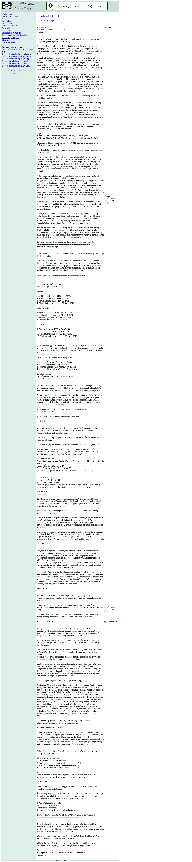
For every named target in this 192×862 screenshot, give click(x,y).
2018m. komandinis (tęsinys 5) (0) (16, 59)
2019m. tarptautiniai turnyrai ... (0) (16, 54)
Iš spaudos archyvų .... (11, 16)
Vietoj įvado (7, 14)
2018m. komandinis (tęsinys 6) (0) (16, 56)
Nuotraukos (7, 30)
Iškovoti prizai (8, 23)
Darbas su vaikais (9, 26)
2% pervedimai (8, 42)
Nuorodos (6, 21)
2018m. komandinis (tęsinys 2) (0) (16, 66)
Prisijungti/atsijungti (58, 16)
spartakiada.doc (110, 621)
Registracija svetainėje (11, 33)
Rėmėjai (5, 40)
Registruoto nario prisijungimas (15, 35)
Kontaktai (6, 19)
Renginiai (6, 28)
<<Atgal (50, 20)
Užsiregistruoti (43, 16)
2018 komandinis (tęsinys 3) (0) (15, 63)
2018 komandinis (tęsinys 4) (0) (15, 61)
